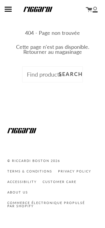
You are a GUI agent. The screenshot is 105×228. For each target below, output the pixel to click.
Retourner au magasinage (52, 52)
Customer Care (59, 182)
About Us (17, 192)
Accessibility (22, 182)
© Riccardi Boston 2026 (33, 161)
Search (71, 74)
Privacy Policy (74, 171)
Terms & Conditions (29, 171)
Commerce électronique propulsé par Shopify (46, 204)
